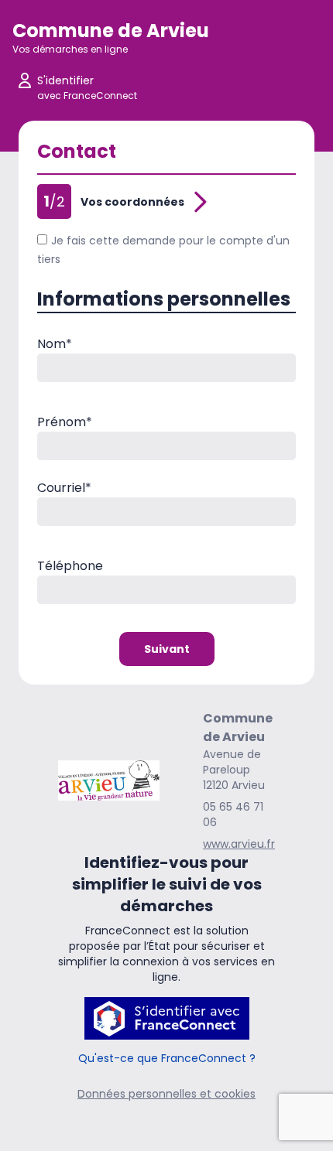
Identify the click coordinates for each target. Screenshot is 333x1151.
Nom (54, 344)
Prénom (64, 422)
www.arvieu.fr (239, 844)
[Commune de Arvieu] (109, 780)
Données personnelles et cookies (166, 1093)
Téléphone (70, 566)
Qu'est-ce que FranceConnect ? (167, 1058)
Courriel (64, 488)
